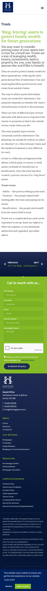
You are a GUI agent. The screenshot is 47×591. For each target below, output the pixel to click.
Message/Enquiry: (12, 328)
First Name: (9, 291)
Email (6, 310)
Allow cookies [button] (23, 586)
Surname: (8, 300)
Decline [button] (8, 586)
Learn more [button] (9, 579)
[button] (42, 8)
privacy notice (27, 360)
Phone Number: (10, 319)
